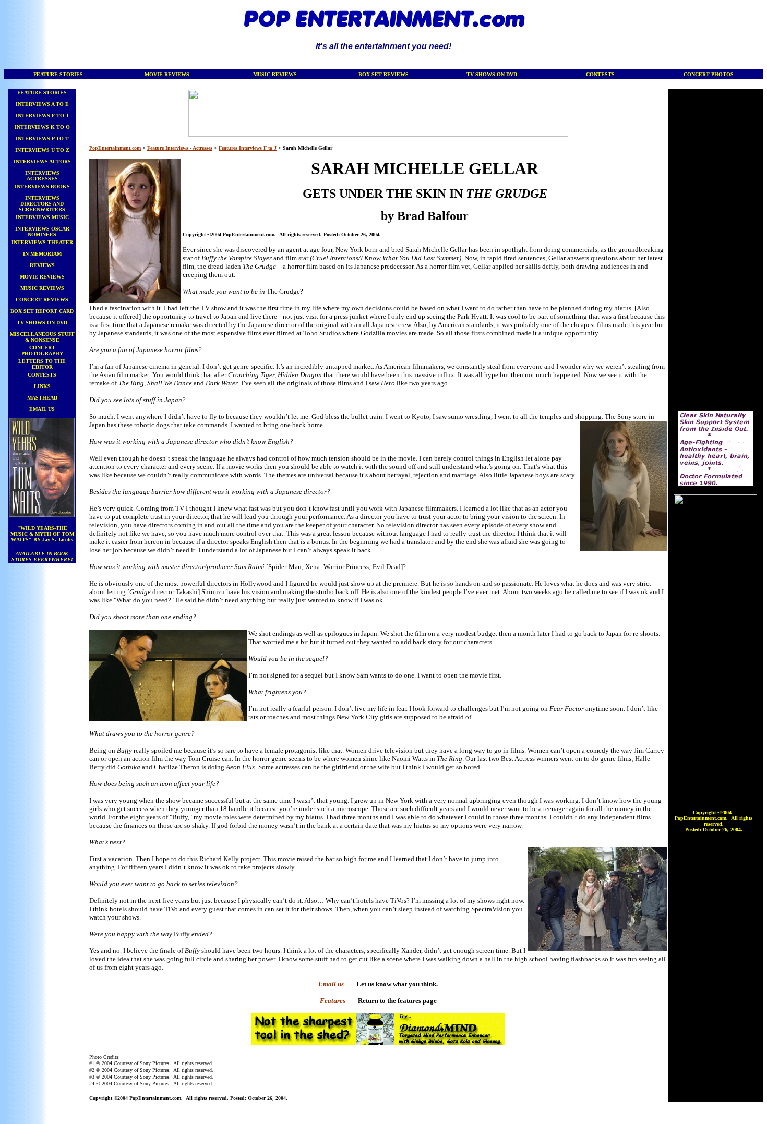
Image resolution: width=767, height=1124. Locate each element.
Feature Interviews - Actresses (179, 148)
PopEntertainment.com (115, 148)
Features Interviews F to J (248, 148)
